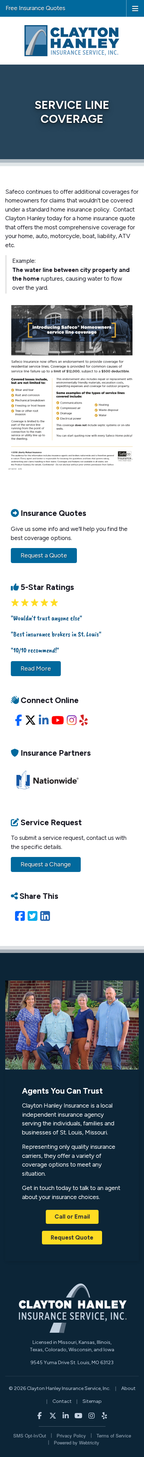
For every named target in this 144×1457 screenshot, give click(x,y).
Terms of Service (113, 1435)
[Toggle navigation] (135, 8)
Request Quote (72, 1237)
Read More (36, 668)
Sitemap (92, 1401)
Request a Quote (44, 555)
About (128, 1388)
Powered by (76, 1442)
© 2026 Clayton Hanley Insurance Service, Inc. (59, 1388)
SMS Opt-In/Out (29, 1435)
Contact (62, 1401)
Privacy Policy (71, 1435)
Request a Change (46, 864)
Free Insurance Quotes (35, 8)
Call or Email (72, 1216)
